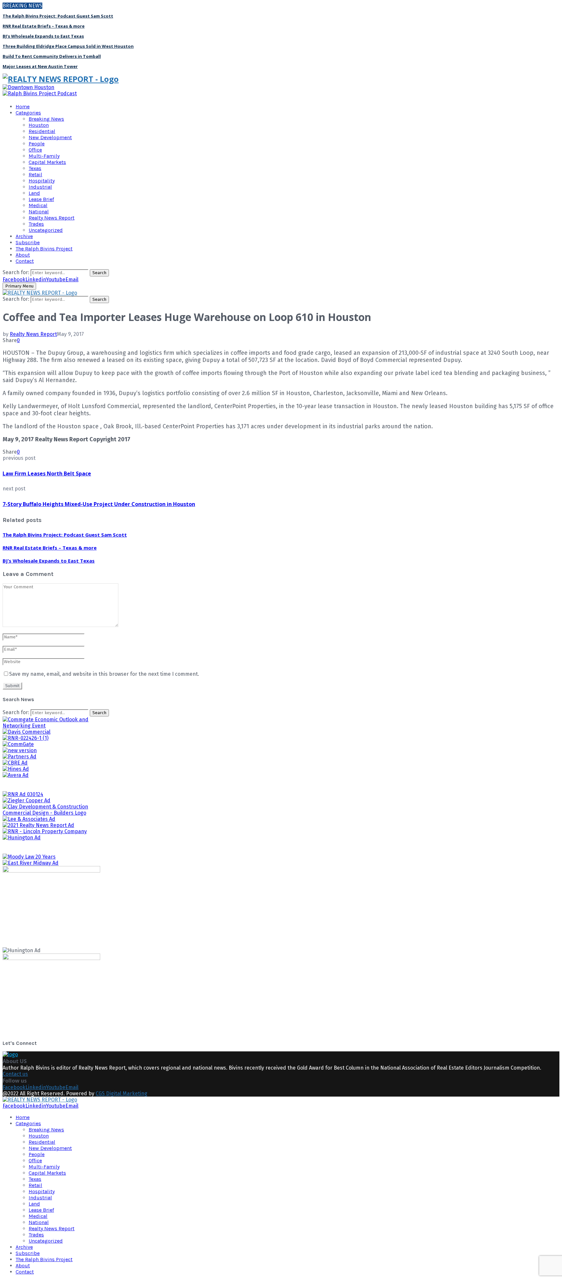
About (23, 255)
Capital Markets (47, 162)
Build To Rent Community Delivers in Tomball (52, 56)
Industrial (40, 187)
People (37, 143)
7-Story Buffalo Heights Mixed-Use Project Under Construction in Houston (99, 504)
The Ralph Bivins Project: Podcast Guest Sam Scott (58, 16)
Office (35, 150)
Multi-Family (44, 156)
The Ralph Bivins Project (44, 249)
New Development (50, 137)
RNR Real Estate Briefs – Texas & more (44, 26)
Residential (42, 131)
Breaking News (46, 119)
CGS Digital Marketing (121, 1093)
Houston (39, 125)
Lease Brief (41, 199)
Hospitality (42, 181)
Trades (36, 224)
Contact (25, 261)
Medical (38, 205)
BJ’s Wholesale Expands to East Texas (43, 36)
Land (34, 193)
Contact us (15, 1074)
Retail (35, 174)
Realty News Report (51, 218)
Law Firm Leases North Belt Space (47, 473)
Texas (35, 168)
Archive (24, 236)
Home (23, 106)
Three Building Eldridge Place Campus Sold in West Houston (68, 46)
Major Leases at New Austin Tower (40, 66)
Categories (28, 113)
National (39, 211)
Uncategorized (46, 230)
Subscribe (28, 242)
